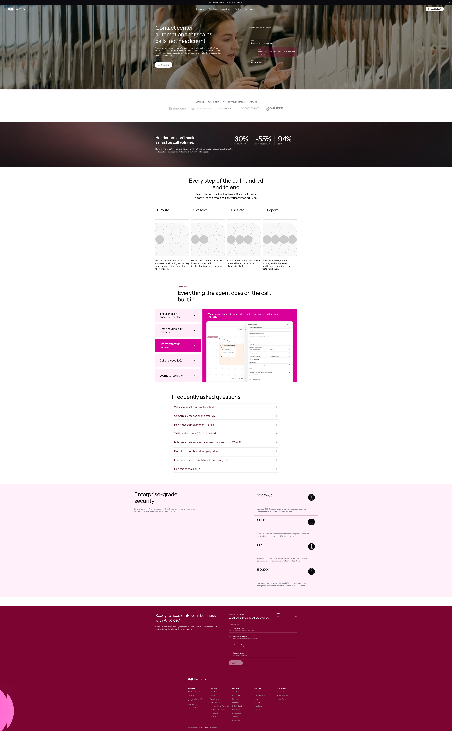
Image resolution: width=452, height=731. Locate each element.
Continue (236, 663)
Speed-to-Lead (215, 699)
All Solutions (214, 692)
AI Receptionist (215, 702)
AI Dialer (191, 695)
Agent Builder (193, 708)
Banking (235, 699)
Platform (200, 9)
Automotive (236, 713)
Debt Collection (238, 706)
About (256, 692)
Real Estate (236, 709)
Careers (257, 702)
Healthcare (236, 695)
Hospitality (236, 720)
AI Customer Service (217, 709)
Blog (256, 699)
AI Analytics (192, 704)
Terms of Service (282, 695)
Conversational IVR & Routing (196, 700)
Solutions (213, 9)
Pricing (238, 9)
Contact (257, 709)
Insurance (235, 702)
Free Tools (258, 706)
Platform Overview (195, 692)
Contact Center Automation (220, 706)
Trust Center (280, 692)
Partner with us (259, 695)
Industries (226, 9)
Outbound (214, 713)
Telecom (235, 716)
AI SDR (212, 695)
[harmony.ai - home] (16, 9)
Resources (248, 9)
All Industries (236, 692)
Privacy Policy (281, 699)
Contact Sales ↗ (434, 9)
